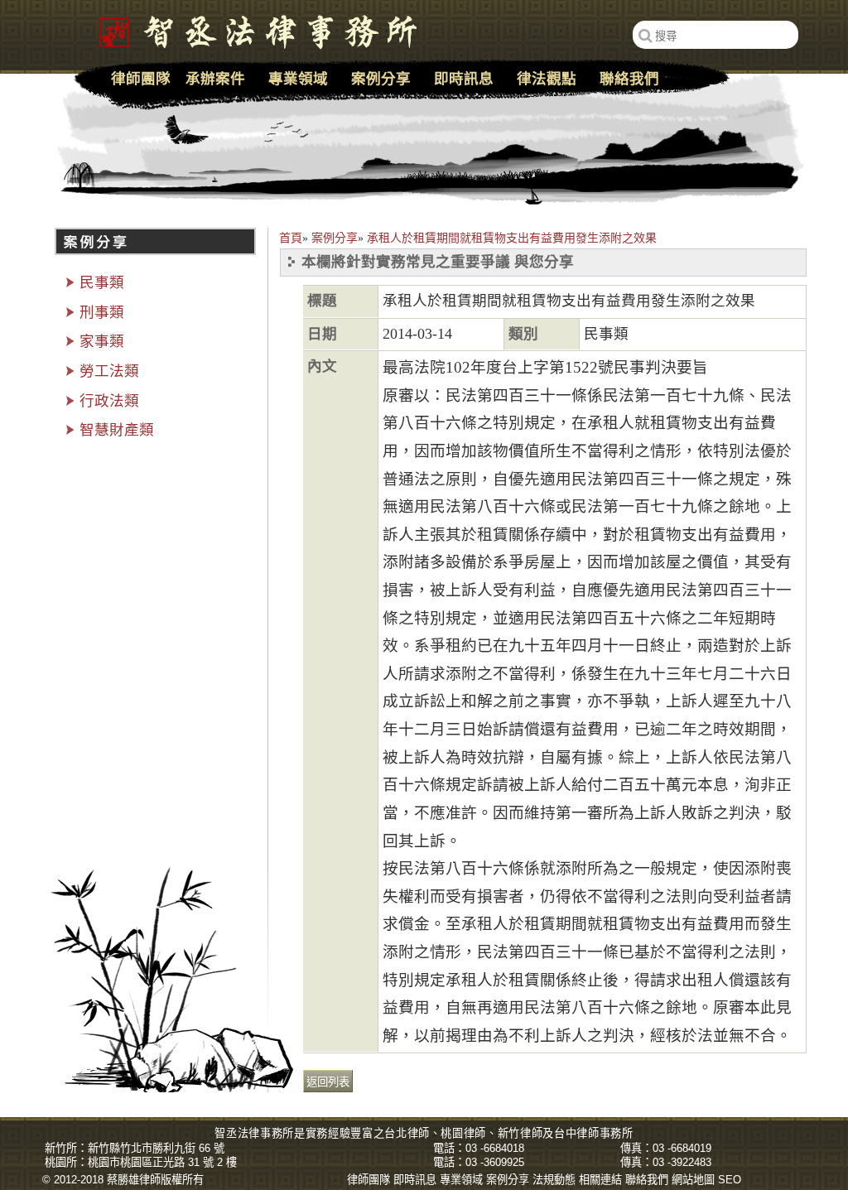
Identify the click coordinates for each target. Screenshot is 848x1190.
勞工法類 (109, 371)
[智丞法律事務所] (249, 29)
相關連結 (600, 1179)
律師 (418, 1133)
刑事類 (102, 312)
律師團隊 (141, 78)
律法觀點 (546, 78)
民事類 (102, 282)
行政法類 (109, 401)
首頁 (290, 238)
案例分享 (334, 238)
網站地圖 (693, 1179)
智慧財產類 (117, 430)
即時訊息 (464, 78)
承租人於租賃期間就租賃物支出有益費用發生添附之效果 (512, 238)
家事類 (102, 341)
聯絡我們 (629, 78)
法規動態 (554, 1179)
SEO (729, 1179)
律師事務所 (604, 1133)
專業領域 (298, 78)
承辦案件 (215, 78)
